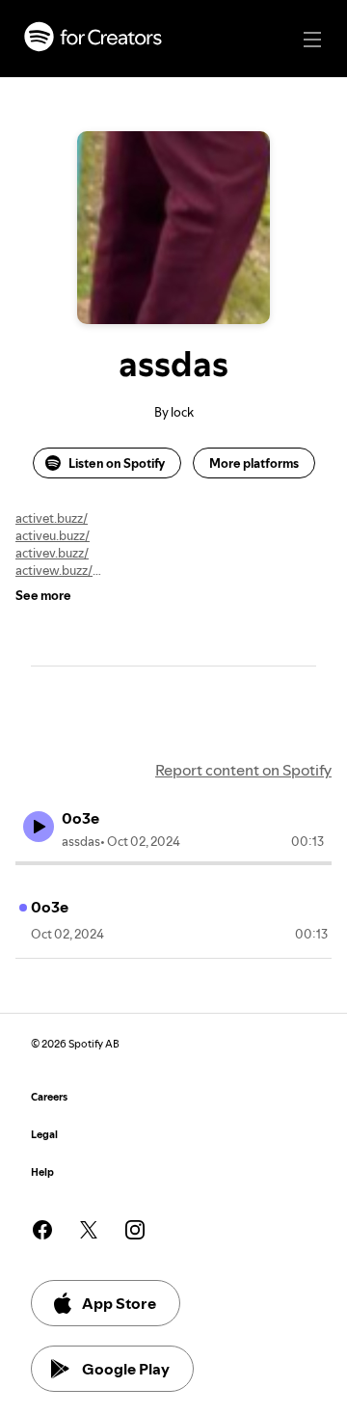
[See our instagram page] (135, 1229)
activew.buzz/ (54, 570)
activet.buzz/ (51, 518)
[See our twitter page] (88, 1229)
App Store (119, 1303)
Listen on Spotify (116, 463)
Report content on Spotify (243, 769)
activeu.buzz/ (52, 535)
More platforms (254, 463)
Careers (49, 1097)
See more (43, 595)
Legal (44, 1135)
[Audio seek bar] (173, 863)
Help (42, 1172)
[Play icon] (38, 826)
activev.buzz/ (52, 552)
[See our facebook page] (42, 1229)
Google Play (126, 1368)
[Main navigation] (312, 39)
